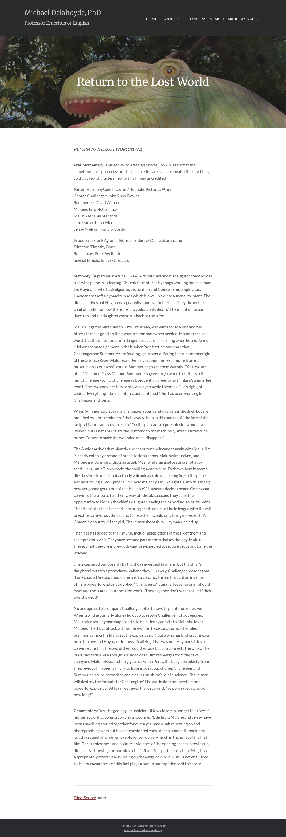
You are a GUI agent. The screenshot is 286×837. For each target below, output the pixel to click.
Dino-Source (85, 797)
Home (151, 19)
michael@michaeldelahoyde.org (143, 830)
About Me (172, 19)
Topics (194, 19)
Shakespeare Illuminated (234, 19)
